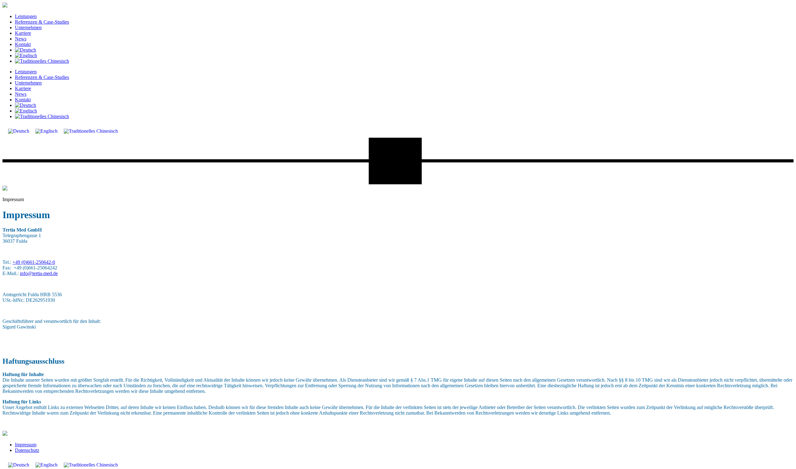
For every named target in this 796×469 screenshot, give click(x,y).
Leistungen (26, 16)
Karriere (23, 33)
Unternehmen (28, 27)
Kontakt (23, 44)
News (20, 38)
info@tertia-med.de (39, 273)
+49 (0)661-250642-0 (33, 262)
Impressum (25, 444)
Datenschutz (27, 450)
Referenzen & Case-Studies (42, 22)
